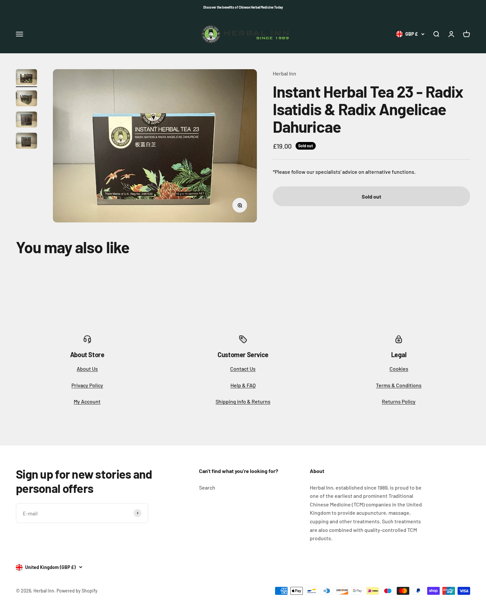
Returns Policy (399, 401)
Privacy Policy (87, 385)
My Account (87, 401)
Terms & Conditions (399, 385)
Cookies (398, 368)
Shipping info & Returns (243, 401)
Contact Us (243, 368)
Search (207, 487)
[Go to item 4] (26, 142)
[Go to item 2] (26, 99)
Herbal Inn (284, 73)
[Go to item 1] (26, 78)
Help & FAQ (243, 385)
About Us (87, 368)
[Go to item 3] (26, 120)
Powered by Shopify (77, 590)
